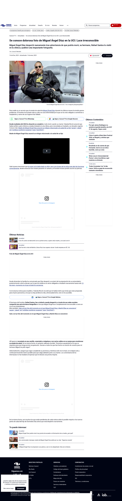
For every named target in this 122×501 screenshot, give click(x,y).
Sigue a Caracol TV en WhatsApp (24, 119)
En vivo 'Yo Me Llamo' (38, 30)
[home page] (6, 25)
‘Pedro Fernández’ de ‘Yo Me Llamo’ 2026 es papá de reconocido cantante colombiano (100, 168)
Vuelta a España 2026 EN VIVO (54, 30)
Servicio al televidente (59, 484)
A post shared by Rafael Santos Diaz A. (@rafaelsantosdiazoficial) (47, 413)
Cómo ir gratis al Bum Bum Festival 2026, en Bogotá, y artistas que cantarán (100, 137)
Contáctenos (57, 472)
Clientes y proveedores (60, 466)
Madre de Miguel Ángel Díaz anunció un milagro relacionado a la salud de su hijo (36, 133)
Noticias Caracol (33, 466)
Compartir (109, 55)
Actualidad (21, 36)
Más (67, 25)
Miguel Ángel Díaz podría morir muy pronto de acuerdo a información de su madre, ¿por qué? (46, 433)
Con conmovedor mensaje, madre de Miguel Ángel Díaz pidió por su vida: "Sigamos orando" (45, 440)
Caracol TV (12, 36)
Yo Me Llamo (92, 164)
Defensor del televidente (60, 475)
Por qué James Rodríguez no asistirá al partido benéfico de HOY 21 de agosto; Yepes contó (100, 127)
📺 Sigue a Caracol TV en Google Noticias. (48, 297)
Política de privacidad (81, 469)
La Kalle (31, 475)
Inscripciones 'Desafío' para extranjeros (20, 30)
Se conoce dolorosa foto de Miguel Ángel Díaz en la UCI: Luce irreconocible (48, 36)
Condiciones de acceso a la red (84, 466)
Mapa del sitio (57, 478)
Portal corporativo (80, 472)
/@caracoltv (95, 55)
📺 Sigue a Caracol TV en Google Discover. (65, 119)
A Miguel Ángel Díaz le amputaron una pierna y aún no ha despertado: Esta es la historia (44, 447)
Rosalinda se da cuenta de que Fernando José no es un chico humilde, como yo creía (99, 148)
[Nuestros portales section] (42, 462)
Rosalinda (91, 143)
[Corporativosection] (92, 462)
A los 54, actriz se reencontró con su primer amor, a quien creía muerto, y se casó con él (44, 240)
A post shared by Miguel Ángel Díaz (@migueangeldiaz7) (47, 227)
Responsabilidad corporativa (83, 475)
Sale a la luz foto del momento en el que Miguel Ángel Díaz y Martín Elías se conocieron (38, 314)
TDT (54, 487)
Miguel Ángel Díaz (49, 110)
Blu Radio (31, 469)
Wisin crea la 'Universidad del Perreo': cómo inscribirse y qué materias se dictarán (99, 158)
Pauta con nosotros (59, 481)
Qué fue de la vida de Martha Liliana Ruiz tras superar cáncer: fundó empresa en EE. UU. (44, 247)
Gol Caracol (32, 472)
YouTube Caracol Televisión (72, 30)
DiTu (30, 478)
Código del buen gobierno (60, 469)
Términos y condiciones (82, 481)
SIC (76, 478)
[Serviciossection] (67, 462)
